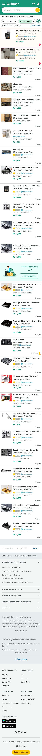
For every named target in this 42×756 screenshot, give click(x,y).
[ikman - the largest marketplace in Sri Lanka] (13, 3)
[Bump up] (39, 353)
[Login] (38, 4)
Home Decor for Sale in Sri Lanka (12, 579)
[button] (35, 25)
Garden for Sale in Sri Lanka (11, 575)
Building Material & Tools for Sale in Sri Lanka (17, 571)
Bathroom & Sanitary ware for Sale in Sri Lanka (17, 582)
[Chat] (33, 4)
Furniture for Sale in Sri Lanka (11, 567)
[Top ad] (39, 44)
